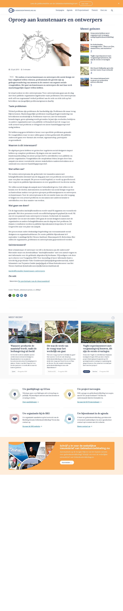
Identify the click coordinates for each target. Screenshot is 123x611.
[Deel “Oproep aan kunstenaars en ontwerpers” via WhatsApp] (13, 295)
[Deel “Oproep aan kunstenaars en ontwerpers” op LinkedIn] (21, 295)
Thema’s (95, 10)
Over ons (103, 10)
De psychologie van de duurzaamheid (34, 281)
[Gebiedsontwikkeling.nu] (31, 10)
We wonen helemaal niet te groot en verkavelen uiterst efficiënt (99, 80)
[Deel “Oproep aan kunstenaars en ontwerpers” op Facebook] (17, 295)
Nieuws (12, 77)
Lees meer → (85, 4)
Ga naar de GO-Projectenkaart (88, 402)
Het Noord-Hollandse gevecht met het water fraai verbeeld (101, 69)
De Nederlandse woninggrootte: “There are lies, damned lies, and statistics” (102, 46)
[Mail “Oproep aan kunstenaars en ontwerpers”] (25, 295)
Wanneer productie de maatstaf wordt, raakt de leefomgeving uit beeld (24, 348)
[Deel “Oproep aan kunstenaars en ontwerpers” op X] (10, 295)
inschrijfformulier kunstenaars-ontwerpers (27, 271)
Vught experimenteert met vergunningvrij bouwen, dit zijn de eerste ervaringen (100, 58)
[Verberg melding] (118, 3)
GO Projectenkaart (82, 10)
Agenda (69, 10)
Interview (95, 371)
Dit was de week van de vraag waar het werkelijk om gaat (57, 348)
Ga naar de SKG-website (31, 426)
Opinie (13, 371)
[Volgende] (113, 318)
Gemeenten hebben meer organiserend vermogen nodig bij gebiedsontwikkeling (101, 35)
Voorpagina (60, 10)
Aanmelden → (67, 462)
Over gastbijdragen (30, 402)
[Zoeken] (112, 10)
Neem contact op (83, 426)
